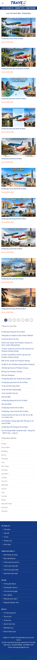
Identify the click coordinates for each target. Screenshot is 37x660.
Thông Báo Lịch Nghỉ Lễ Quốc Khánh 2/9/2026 (17, 335)
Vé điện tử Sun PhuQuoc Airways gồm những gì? (18, 364)
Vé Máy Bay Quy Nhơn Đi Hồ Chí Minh (13, 98)
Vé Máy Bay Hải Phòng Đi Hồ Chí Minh (13, 219)
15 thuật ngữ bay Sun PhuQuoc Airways (14, 368)
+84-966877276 (28, 645)
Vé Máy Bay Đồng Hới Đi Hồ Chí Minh (13, 128)
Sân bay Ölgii (6, 397)
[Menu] (2, 3)
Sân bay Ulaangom (7, 375)
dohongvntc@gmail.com (21, 647)
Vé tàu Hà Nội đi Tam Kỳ (9, 393)
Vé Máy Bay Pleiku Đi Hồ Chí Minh (12, 38)
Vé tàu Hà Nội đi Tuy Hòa (10, 339)
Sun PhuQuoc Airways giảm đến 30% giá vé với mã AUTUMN (17, 422)
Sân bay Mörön (6, 404)
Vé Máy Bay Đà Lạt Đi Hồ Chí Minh (12, 279)
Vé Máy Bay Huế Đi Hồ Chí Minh (11, 158)
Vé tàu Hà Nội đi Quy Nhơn (10, 386)
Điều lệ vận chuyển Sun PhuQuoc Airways (15, 361)
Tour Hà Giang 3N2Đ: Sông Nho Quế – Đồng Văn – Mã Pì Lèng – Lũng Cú (18, 432)
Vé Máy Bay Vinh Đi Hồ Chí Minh (11, 249)
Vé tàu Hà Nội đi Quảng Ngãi (11, 389)
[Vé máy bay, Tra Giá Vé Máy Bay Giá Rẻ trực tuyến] (18, 3)
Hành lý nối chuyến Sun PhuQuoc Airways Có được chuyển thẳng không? (16, 344)
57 (27, 320)
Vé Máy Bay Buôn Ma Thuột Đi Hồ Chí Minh (15, 68)
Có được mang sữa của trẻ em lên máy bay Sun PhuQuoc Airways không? (17, 350)
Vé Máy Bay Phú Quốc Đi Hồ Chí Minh (13, 309)
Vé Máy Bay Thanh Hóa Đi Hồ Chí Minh (13, 188)
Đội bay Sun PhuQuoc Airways (11, 371)
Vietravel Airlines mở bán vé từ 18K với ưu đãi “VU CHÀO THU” (17, 416)
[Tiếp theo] (31, 320)
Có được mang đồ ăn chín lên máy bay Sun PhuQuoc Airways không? (16, 356)
